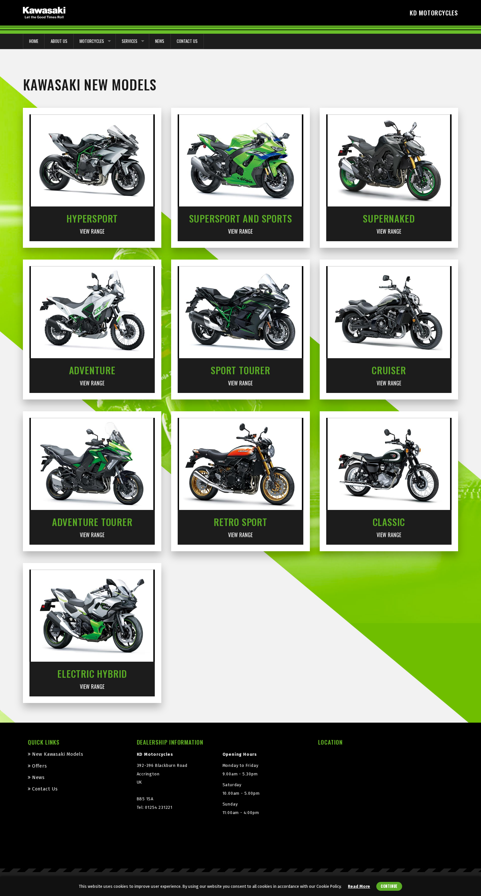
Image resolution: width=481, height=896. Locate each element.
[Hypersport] (92, 160)
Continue (389, 886)
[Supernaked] (389, 160)
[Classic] (389, 463)
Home (33, 41)
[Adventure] (92, 312)
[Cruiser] (389, 312)
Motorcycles (92, 41)
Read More (359, 886)
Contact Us (187, 41)
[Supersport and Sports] (240, 160)
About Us (59, 41)
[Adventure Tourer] (92, 463)
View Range (92, 231)
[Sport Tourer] (240, 312)
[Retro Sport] (240, 463)
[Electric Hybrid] (92, 615)
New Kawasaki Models (57, 754)
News (159, 41)
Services (129, 41)
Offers (39, 766)
